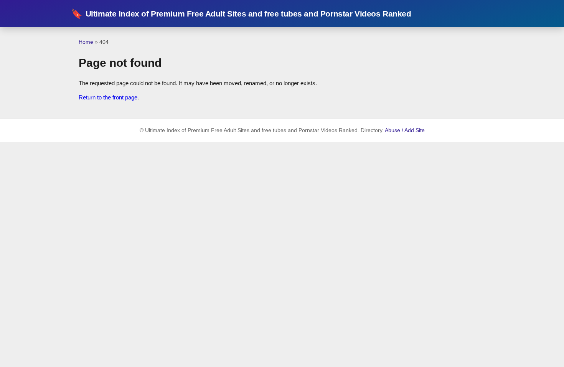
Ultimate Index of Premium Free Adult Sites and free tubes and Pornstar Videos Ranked (241, 13)
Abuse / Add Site (405, 130)
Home (86, 42)
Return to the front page (108, 97)
